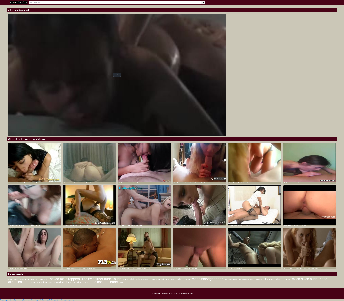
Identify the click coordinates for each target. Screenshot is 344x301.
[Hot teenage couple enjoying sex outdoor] (144, 205)
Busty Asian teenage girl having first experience (132, 182)
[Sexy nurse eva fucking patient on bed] (254, 205)
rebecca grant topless (41, 282)
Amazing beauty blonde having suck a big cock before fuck (301, 268)
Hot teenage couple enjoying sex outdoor (131, 225)
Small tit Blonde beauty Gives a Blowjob (240, 182)
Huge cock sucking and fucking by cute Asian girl (23, 182)
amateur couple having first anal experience (76, 225)
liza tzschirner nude (97, 279)
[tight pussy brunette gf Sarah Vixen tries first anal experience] (199, 205)
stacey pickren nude (243, 279)
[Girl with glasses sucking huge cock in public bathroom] (34, 205)
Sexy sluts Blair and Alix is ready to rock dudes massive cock (55, 300)
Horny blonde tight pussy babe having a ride (186, 268)
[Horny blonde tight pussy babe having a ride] (199, 247)
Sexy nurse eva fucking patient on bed (240, 225)
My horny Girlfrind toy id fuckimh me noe (295, 182)
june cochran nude (104, 282)
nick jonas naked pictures (277, 279)
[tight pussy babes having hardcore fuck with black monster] (89, 247)
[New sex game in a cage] (254, 247)
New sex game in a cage (236, 268)
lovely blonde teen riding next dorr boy (295, 225)
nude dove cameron (13, 279)
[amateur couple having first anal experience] (89, 205)
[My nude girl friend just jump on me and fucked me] (89, 162)
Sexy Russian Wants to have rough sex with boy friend (134, 268)
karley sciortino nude (77, 282)
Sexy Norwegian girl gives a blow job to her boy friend (189, 182)
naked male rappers (65, 279)
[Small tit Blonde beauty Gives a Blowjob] (254, 162)
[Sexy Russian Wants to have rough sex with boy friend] (144, 247)
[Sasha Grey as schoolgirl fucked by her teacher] (34, 247)
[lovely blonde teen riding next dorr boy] (309, 205)
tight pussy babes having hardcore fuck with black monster (80, 268)
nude (118, 279)
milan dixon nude (305, 279)
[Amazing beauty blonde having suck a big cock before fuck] (309, 247)
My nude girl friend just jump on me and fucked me (78, 182)
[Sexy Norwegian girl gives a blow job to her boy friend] (199, 162)
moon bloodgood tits (208, 279)
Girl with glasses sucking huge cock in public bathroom (24, 225)
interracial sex (27, 279)
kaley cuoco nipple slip (231, 279)
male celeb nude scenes (136, 279)
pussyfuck (59, 282)
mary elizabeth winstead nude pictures (170, 279)
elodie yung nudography (256, 279)
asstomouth (42, 279)
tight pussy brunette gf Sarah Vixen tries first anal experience (191, 225)
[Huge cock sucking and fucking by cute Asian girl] (34, 162)
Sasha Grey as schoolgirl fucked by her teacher (22, 268)
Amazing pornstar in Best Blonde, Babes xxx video (17, 300)
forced (121, 282)
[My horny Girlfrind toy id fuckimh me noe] (309, 162)
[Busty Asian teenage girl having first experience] (144, 162)
